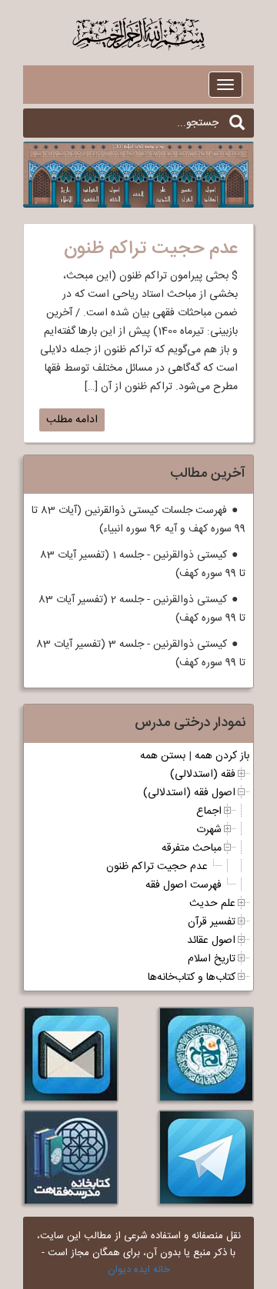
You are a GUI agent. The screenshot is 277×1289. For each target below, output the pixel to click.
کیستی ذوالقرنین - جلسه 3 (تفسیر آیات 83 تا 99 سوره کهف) (140, 653)
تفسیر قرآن (211, 922)
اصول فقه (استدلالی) (189, 793)
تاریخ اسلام (211, 959)
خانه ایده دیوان (139, 1269)
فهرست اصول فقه (183, 885)
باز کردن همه (222, 756)
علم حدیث (212, 903)
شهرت (209, 830)
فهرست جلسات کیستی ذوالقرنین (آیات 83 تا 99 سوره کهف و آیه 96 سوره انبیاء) (138, 519)
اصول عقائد (211, 940)
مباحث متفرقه (192, 848)
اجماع (209, 811)
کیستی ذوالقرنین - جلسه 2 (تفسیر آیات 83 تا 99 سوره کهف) (141, 609)
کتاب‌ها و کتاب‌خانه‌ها (191, 977)
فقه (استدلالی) (202, 774)
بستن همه (162, 756)
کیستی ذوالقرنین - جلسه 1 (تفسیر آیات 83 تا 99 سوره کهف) (142, 564)
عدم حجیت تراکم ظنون (157, 867)
